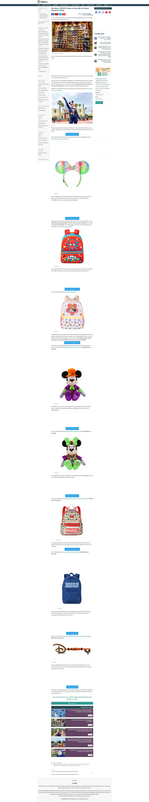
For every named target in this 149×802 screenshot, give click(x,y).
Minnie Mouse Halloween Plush (74, 431)
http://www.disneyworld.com (83, 796)
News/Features (41, 108)
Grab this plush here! (72, 495)
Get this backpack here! (72, 289)
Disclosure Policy (43, 159)
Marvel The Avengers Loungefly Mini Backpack (75, 498)
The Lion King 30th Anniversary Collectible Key (75, 636)
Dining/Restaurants (43, 90)
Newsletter (98, 5)
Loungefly (56, 765)
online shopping (63, 765)
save (73, 765)
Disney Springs (41, 95)
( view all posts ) (42, 71)
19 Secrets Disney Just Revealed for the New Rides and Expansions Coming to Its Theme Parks (43, 42)
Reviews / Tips (90, 5)
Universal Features (42, 138)
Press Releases (41, 110)
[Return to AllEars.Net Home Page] (46, 3)
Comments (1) (73, 703)
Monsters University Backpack (70, 552)
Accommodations (42, 88)
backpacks (65, 764)
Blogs (83, 5)
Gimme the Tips (99, 102)
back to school (57, 764)
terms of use (104, 786)
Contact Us (74, 780)
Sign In (106, 5)
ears (87, 764)
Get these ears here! (72, 134)
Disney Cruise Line (64, 5)
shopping (78, 765)
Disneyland (55, 5)
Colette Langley (87, 13)
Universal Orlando (75, 5)
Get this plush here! (72, 428)
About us (46, 786)
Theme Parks (41, 92)
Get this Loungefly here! (72, 549)
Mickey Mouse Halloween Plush (72, 347)
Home (39, 5)
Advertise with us (54, 786)
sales (70, 765)
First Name (97, 92)
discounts (75, 764)
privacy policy (94, 786)
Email (96, 96)
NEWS (39, 76)
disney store (82, 764)
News (39, 118)
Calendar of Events (42, 97)
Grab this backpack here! (72, 342)
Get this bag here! (72, 633)
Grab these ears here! (72, 218)
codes (70, 764)
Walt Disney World (46, 5)
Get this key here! (72, 687)
